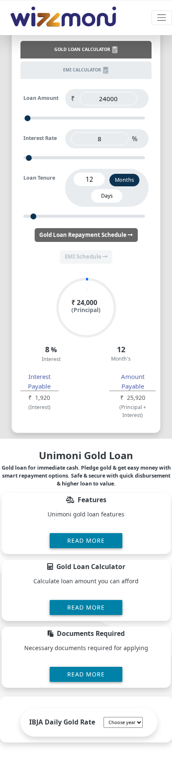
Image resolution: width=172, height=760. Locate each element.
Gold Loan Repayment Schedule (83, 235)
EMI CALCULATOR (82, 70)
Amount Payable (132, 381)
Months (124, 179)
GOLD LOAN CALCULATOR (82, 49)
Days (107, 195)
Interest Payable (39, 381)
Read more (86, 540)
